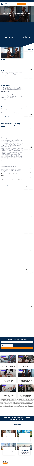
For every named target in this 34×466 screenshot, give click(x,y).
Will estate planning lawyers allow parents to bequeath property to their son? (30, 131)
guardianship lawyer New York (12, 406)
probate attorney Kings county (13, 400)
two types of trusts (7, 87)
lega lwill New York (5, 399)
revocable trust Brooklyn (23, 402)
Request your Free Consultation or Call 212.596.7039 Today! (17, 418)
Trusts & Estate (6, 3)
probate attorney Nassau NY (18, 400)
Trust (17, 173)
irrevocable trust (5, 118)
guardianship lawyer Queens (22, 406)
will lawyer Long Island (9, 403)
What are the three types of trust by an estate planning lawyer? (8, 395)
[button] (15, 4)
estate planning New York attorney (10, 405)
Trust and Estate (4, 168)
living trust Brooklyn (16, 399)
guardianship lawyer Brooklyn (2, 406)
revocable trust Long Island (27, 402)
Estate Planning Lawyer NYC (17, 406)
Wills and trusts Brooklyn (30, 403)
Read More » (26, 77)
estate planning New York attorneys (15, 405)
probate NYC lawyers (11, 402)
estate (3, 173)
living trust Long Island (20, 399)
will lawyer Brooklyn (6, 403)
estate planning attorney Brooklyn (21, 405)
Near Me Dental (31, 406)
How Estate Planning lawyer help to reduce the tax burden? (8, 366)
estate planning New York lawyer (26, 405)
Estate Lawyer (6, 173)
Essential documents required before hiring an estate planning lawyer (8, 380)
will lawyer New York (13, 403)
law (15, 173)
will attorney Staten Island (2, 403)
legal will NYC (8, 399)
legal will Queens (10, 399)
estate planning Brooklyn (5, 405)
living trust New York (23, 399)
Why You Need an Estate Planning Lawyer (25, 366)
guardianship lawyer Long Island (7, 406)
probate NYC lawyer (7, 402)
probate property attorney (15, 402)
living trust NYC (26, 399)
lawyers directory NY (31, 402)
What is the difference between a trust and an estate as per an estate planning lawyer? (30, 96)
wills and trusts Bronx (26, 403)
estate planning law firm (6, 4)
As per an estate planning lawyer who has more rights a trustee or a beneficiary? (30, 164)
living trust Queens (29, 399)
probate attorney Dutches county (8, 400)
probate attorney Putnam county (28, 400)
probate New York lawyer (4, 402)
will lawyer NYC (16, 403)
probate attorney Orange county (23, 400)
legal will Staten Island (13, 399)
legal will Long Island (2, 399)
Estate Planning (11, 173)
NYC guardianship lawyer (4, 400)
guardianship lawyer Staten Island (27, 406)
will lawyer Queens (18, 403)
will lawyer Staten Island (22, 403)
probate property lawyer (19, 402)
